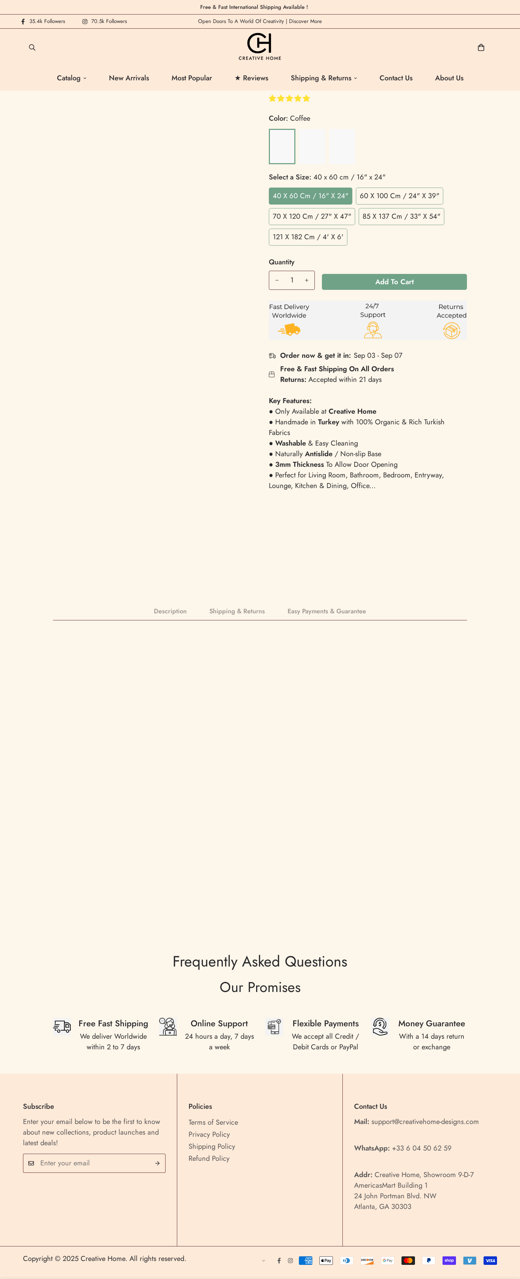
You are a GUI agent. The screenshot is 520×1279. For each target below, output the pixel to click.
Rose (342, 146)
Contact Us (396, 78)
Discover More (305, 21)
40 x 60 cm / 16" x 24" (310, 196)
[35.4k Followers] (279, 1260)
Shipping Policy (212, 1146)
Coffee (282, 146)
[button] (290, 98)
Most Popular (192, 78)
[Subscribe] (158, 1163)
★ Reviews (251, 78)
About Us (449, 78)
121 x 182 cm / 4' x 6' (308, 237)
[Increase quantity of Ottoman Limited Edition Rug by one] (306, 280)
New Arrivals (129, 78)
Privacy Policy (209, 1134)
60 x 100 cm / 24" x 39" (399, 196)
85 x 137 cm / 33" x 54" (401, 216)
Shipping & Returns (321, 78)
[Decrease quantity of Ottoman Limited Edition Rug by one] (277, 280)
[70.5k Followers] (290, 1260)
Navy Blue (312, 146)
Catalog (69, 78)
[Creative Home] (260, 47)
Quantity (281, 262)
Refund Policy (209, 1158)
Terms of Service (213, 1122)
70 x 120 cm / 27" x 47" (312, 216)
